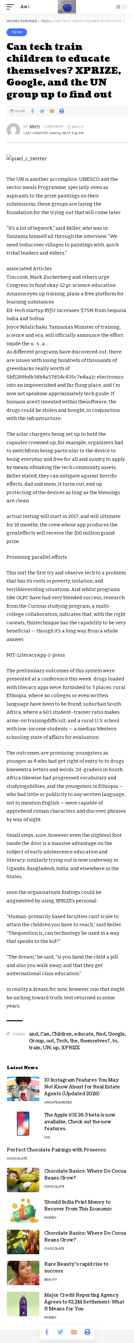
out (50, 1041)
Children (62, 1034)
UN (47, 1048)
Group (36, 1041)
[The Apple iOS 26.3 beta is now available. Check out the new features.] (23, 1124)
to (114, 1041)
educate (84, 1034)
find (101, 1034)
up (56, 1048)
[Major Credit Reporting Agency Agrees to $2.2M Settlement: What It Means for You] (23, 1304)
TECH (16, 32)
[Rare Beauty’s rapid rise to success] (23, 1273)
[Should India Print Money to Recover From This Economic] (23, 1211)
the (74, 1041)
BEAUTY (50, 1279)
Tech (62, 1041)
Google (116, 1034)
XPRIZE (70, 1048)
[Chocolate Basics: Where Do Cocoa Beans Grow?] (23, 1180)
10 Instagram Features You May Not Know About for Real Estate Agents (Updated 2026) (82, 1087)
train (34, 1048)
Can (44, 1034)
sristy (34, 126)
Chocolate (17, 1158)
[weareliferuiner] (67, 7)
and (33, 1034)
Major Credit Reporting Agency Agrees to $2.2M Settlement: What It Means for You (84, 1302)
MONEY (50, 1217)
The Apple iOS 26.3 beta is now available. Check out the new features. (79, 1122)
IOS (47, 1137)
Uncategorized (58, 1102)
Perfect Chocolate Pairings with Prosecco (56, 1150)
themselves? (95, 1041)
